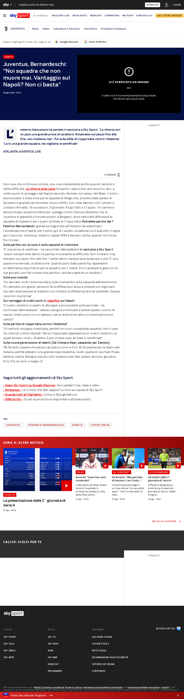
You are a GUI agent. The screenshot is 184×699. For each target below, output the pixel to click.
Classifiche (90, 28)
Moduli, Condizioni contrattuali (49, 687)
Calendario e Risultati (66, 28)
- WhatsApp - (12, 390)
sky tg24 (9, 643)
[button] (86, 695)
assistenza (154, 687)
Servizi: (51, 629)
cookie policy (100, 643)
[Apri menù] (4, 15)
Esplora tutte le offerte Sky (36, 4)
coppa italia (100, 425)
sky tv (52, 637)
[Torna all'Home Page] (20, 15)
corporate (98, 671)
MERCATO (96, 15)
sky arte (9, 657)
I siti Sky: (8, 629)
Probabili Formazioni (113, 28)
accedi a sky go (165, 628)
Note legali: (98, 629)
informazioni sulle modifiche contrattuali (102, 687)
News (35, 28)
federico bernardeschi (46, 425)
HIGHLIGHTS (79, 15)
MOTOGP (128, 15)
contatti (165, 687)
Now (51, 650)
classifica (53, 300)
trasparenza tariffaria (138, 687)
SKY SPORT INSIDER (169, 15)
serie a (77, 425)
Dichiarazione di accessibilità (110, 657)
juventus (13, 425)
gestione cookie (102, 637)
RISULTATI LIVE (61, 15)
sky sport (10, 637)
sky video (9, 650)
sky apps (53, 643)
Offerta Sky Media (103, 664)
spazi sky (53, 664)
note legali (99, 650)
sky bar (52, 657)
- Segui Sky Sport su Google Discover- (29, 385)
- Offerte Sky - (13, 399)
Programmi (55, 671)
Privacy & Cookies (73, 687)
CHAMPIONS (112, 15)
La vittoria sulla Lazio (41, 189)
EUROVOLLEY (144, 15)
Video (46, 28)
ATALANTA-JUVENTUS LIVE (22, 151)
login (177, 4)
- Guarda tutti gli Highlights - (23, 394)
